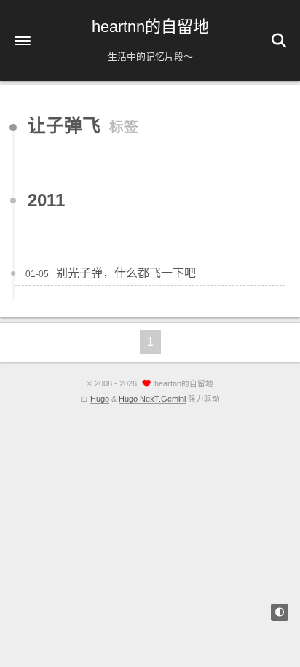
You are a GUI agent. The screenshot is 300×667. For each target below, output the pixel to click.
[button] (22, 40)
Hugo (99, 398)
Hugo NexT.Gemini (152, 398)
